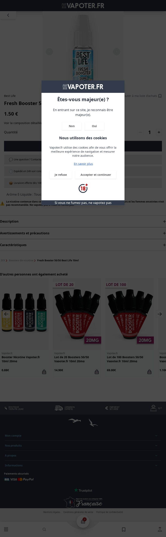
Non (72, 126)
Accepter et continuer (96, 175)
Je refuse (61, 175)
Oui (94, 126)
